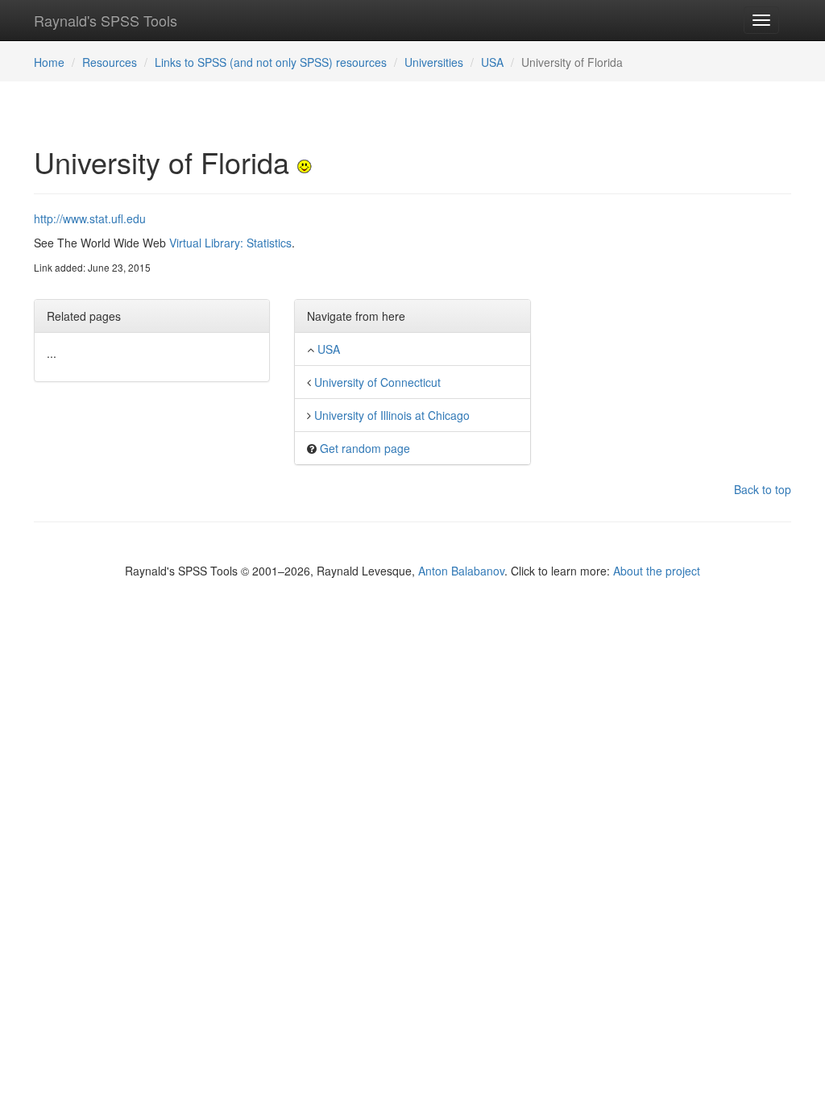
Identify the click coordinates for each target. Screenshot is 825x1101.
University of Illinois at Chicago (392, 415)
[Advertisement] (673, 311)
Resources (109, 62)
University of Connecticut (377, 382)
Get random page (365, 448)
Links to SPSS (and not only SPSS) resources (271, 62)
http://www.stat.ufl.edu (90, 218)
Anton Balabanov (461, 571)
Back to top (762, 489)
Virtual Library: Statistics (230, 243)
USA (492, 62)
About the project (656, 571)
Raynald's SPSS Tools (105, 20)
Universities (433, 62)
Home (49, 62)
